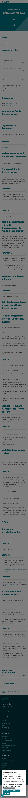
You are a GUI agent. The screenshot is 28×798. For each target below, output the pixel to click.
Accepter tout (7, 790)
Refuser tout (16, 790)
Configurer (6, 793)
